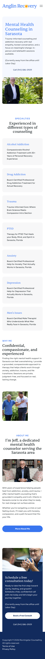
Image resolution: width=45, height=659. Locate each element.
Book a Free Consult (22, 615)
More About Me (22, 529)
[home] (19, 6)
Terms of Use (8, 646)
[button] (41, 6)
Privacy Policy (8, 649)
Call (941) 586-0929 (22, 70)
